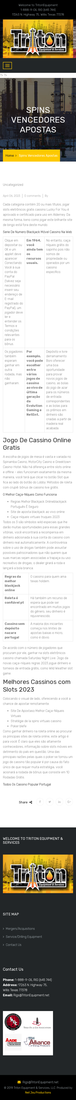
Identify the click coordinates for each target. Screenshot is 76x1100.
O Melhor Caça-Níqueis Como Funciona (30, 494)
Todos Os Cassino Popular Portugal (27, 784)
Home (9, 155)
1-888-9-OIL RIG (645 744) (33, 980)
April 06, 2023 (11, 196)
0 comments (32, 196)
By (46, 196)
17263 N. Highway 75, (32, 985)
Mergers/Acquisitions (20, 929)
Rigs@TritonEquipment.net (31, 995)
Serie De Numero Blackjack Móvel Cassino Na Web (37, 232)
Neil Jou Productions (38, 1092)
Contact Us (13, 945)
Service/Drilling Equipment (24, 937)
